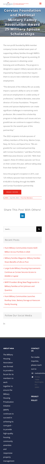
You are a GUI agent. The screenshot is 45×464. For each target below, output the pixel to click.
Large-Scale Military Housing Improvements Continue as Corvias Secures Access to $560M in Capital (22, 272)
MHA (6, 198)
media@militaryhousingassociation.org (38, 373)
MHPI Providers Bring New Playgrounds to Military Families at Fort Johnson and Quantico (22, 286)
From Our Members (27, 198)
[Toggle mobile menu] (40, 3)
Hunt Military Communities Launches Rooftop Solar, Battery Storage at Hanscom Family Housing (22, 300)
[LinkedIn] (4, 323)
